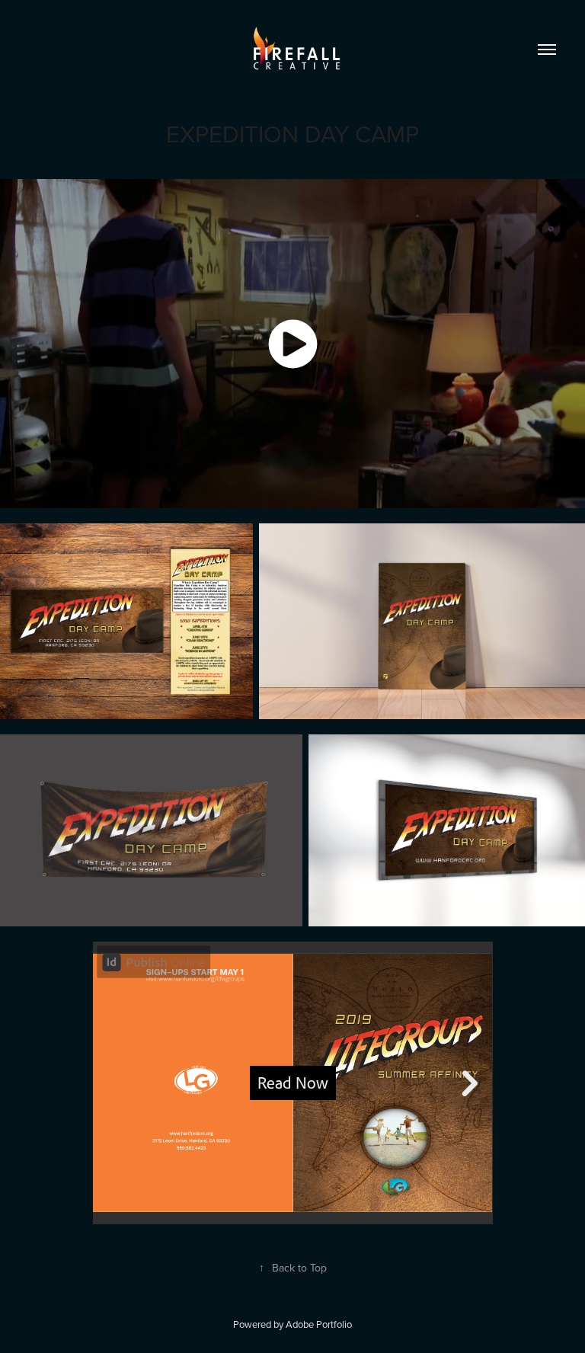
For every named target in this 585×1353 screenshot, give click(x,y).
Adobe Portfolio (319, 1324)
